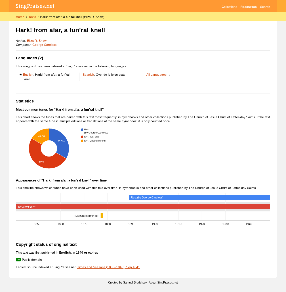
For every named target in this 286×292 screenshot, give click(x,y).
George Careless (44, 44)
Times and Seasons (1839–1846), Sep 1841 (108, 267)
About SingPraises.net (163, 282)
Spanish (88, 74)
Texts (32, 17)
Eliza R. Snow (36, 40)
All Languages (156, 74)
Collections (229, 6)
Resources (248, 6)
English (28, 74)
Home (20, 17)
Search (265, 6)
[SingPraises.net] (35, 6)
